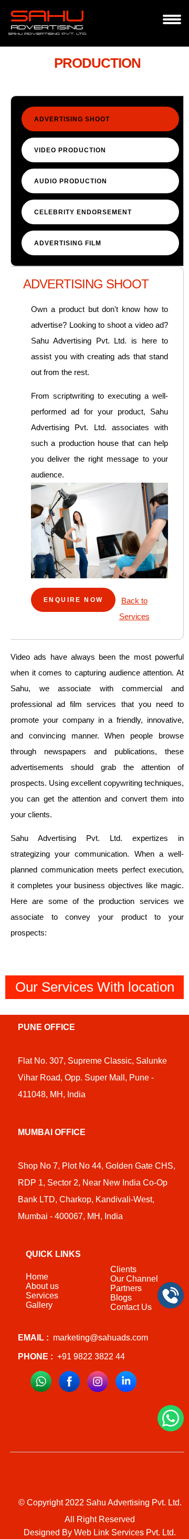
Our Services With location (94, 987)
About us (42, 1286)
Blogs (121, 1297)
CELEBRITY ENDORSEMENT (83, 212)
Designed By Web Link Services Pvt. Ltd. (100, 1532)
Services (42, 1295)
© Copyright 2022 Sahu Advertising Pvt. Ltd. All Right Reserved (100, 1511)
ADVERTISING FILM (67, 243)
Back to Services (134, 608)
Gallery (39, 1305)
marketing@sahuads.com (83, 1337)
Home (37, 1276)
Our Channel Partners (134, 1283)
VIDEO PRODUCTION (70, 150)
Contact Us (131, 1307)
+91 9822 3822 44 (71, 1356)
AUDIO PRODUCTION (70, 181)
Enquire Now (73, 600)
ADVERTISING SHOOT (72, 119)
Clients (123, 1269)
